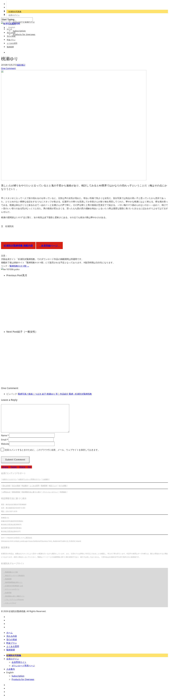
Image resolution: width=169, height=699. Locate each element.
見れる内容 (11, 32)
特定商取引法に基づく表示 (31, 492)
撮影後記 (21, 64)
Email (4, 439)
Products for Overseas (24, 34)
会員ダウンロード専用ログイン (29, 479)
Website (5, 443)
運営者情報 (16, 492)
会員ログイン (14, 15)
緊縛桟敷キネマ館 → (19, 265)
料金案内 (25, 486)
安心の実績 (11, 36)
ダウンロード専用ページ (24, 22)
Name (5, 435)
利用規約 (63, 492)
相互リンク (53, 486)
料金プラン (11, 40)
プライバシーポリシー (50, 492)
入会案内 (45, 479)
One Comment (8, 68)
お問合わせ (6, 492)
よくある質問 (12, 43)
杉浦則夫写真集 (14, 11)
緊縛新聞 (10, 47)
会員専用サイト (19, 662)
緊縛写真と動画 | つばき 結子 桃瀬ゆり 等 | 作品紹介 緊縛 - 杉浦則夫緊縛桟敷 (55, 393)
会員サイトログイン (9, 479)
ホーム (9, 29)
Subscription (19, 31)
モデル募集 (63, 486)
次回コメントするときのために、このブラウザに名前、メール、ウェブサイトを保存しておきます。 (52, 449)
